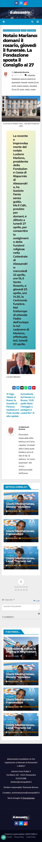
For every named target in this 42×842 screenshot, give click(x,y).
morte (22, 89)
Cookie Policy (31, 837)
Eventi (23, 30)
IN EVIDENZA (31, 30)
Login (37, 601)
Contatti (9, 837)
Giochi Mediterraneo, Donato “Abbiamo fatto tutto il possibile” (20, 508)
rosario (33, 89)
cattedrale (31, 75)
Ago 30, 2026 (13, 656)
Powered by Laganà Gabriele (14, 834)
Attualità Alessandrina (11, 30)
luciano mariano (23, 86)
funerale (24, 82)
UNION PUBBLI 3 (31, 834)
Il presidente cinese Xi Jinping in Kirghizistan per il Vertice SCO (21, 651)
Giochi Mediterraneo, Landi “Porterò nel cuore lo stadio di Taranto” (20, 562)
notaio (27, 89)
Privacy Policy (19, 837)
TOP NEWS (10, 645)
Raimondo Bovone (21, 72)
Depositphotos (29, 798)
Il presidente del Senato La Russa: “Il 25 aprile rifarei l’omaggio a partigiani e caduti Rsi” (28, 403)
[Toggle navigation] (37, 22)
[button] (32, 22)
